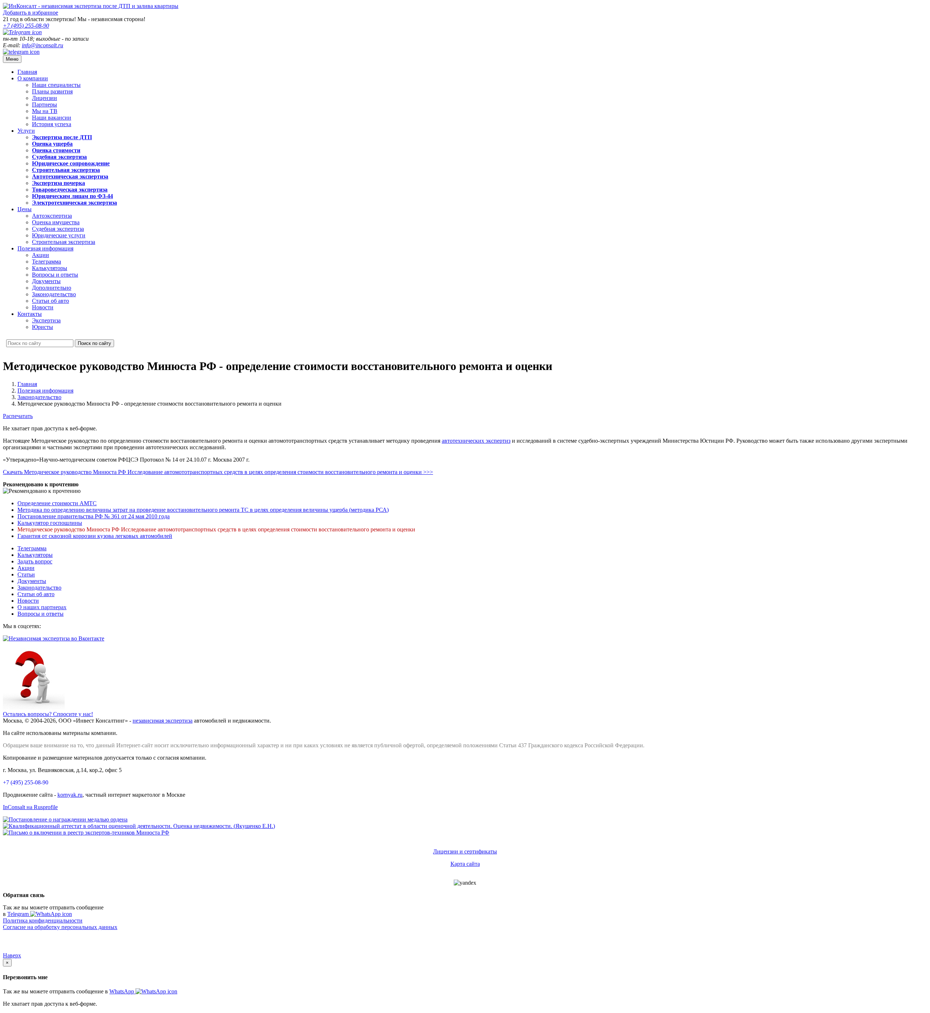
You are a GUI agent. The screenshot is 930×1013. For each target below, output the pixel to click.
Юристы (42, 327)
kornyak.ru (69, 795)
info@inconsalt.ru (42, 45)
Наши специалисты (56, 85)
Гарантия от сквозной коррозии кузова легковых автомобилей (94, 536)
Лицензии (44, 98)
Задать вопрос (34, 561)
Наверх (12, 955)
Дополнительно (51, 288)
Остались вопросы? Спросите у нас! (48, 714)
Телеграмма (46, 261)
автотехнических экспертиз (476, 441)
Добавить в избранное (30, 12)
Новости (42, 307)
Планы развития (52, 91)
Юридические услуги (58, 235)
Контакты (29, 314)
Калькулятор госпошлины (49, 523)
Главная (27, 72)
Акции (40, 255)
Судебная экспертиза (58, 229)
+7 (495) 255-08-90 (25, 782)
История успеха (51, 124)
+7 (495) (26, 26)
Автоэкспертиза (52, 216)
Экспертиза (46, 320)
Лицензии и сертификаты (465, 851)
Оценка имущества (56, 222)
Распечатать (18, 416)
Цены (24, 209)
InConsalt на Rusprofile (30, 807)
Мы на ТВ (44, 111)
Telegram (18, 914)
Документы (46, 281)
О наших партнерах (41, 607)
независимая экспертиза (163, 720)
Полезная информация (45, 248)
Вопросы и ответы (55, 275)
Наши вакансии (51, 117)
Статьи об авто (50, 301)
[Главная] (90, 6)
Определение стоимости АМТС (57, 503)
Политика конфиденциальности (42, 920)
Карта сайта (465, 864)
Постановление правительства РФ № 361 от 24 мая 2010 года (93, 516)
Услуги (26, 131)
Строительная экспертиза (63, 242)
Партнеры (44, 104)
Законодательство (54, 294)
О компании (32, 78)
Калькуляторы (49, 268)
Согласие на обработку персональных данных (60, 927)
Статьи (26, 574)
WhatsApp (122, 991)
